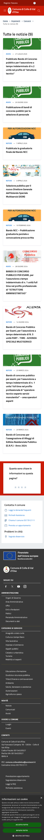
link (21, 820)
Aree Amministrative (14, 601)
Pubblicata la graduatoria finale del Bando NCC (19, 150)
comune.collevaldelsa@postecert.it (21, 762)
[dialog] (22, 817)
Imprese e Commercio (14, 644)
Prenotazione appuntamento (17, 776)
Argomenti (15, 20)
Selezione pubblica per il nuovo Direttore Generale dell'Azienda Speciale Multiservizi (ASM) (19, 191)
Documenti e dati (13, 621)
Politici (8, 613)
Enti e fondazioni (13, 609)
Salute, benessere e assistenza (18, 686)
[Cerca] (38, 10)
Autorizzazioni (11, 690)
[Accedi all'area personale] (34, 3)
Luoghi (8, 724)
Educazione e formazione (16, 671)
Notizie (9, 143)
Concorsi (27, 20)
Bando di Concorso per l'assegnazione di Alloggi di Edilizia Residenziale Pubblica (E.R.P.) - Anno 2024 (21, 440)
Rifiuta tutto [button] (22, 830)
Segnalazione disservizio (16, 780)
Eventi (8, 728)
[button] (22, 835)
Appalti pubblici (12, 648)
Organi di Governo (13, 597)
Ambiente (10, 682)
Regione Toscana (10, 2)
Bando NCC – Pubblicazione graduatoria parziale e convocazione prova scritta (20, 233)
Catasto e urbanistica (14, 652)
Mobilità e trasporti (14, 659)
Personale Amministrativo (16, 617)
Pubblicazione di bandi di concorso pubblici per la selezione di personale (19, 110)
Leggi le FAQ (11, 784)
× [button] (41, 798)
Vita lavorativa (12, 640)
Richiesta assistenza (14, 787)
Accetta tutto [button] (22, 825)
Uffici (8, 605)
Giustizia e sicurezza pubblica (18, 675)
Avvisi (8, 54)
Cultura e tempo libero (15, 637)
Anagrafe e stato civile (15, 633)
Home (5, 20)
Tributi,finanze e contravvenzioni (19, 679)
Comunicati (10, 709)
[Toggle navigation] (4, 10)
